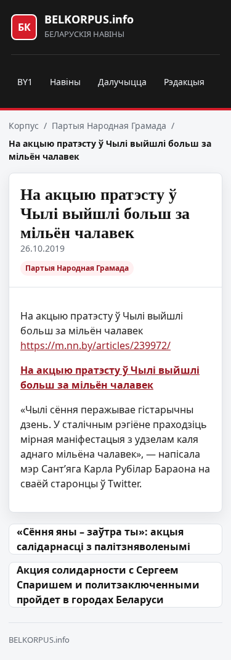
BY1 (25, 82)
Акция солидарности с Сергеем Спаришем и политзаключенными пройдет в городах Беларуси (108, 584)
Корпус (24, 125)
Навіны (65, 82)
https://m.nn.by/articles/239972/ (95, 345)
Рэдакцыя (184, 82)
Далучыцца (122, 82)
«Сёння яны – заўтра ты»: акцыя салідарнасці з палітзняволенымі (103, 539)
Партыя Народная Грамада (109, 125)
